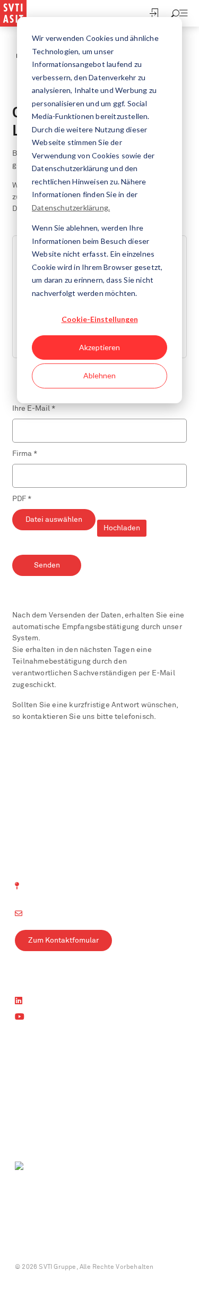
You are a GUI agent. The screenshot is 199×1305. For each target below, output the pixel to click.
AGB (119, 1242)
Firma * (24, 453)
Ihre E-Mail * (33, 408)
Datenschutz (81, 1242)
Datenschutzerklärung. (71, 207)
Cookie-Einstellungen (100, 319)
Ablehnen (99, 375)
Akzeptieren (99, 347)
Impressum (32, 1242)
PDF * (21, 499)
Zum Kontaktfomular (63, 940)
